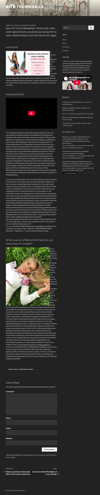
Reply (71, 148)
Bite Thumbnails (25, 7)
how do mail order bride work (21, 369)
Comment (10, 392)
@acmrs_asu (69, 137)
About (64, 43)
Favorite (80, 148)
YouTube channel (74, 63)
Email (8, 428)
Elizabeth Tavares (28, 25)
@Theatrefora (66, 143)
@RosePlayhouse (70, 151)
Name (8, 418)
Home (64, 39)
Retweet (75, 148)
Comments (65, 47)
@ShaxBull (68, 161)
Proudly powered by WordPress (15, 490)
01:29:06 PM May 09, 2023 (72, 168)
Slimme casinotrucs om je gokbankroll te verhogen (78, 114)
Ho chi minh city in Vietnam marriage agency (33, 345)
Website (9, 438)
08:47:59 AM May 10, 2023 (72, 156)
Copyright (65, 50)
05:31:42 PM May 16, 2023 (72, 145)
